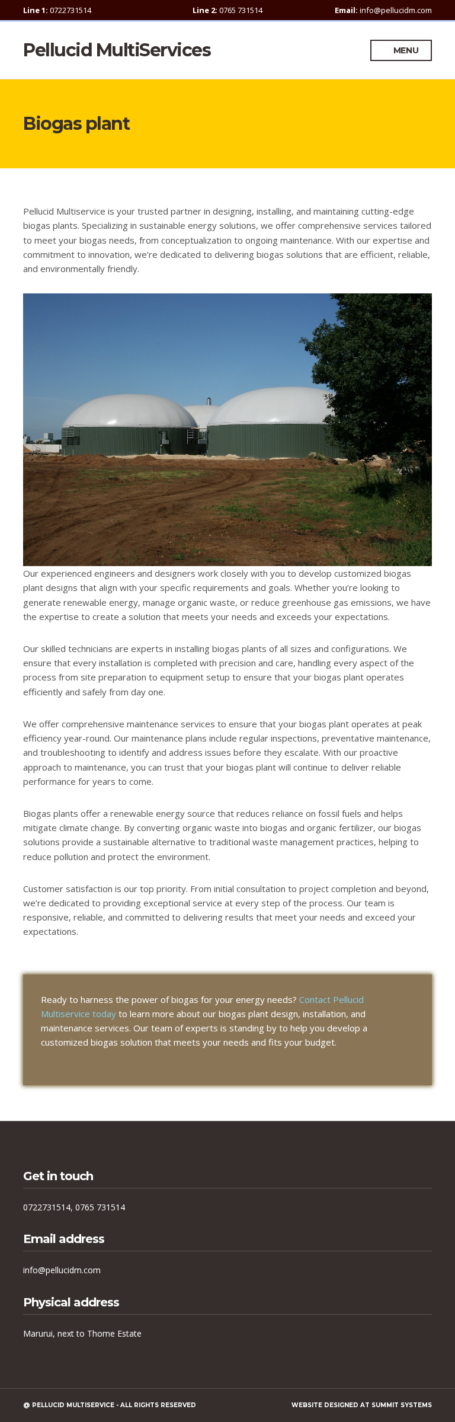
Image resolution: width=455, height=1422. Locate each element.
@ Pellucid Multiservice (68, 1405)
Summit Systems (401, 1405)
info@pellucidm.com (62, 1270)
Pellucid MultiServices (116, 50)
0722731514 (47, 1207)
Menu (405, 50)
